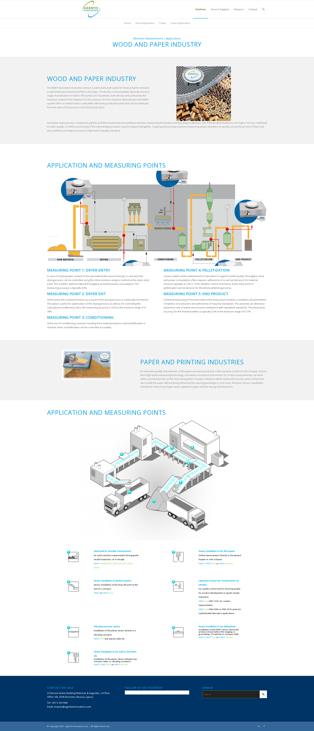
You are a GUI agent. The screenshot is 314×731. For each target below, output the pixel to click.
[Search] (263, 9)
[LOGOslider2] (92, 9)
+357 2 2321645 (59, 702)
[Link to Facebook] (264, 726)
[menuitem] (200, 9)
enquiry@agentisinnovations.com (72, 706)
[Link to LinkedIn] (258, 726)
